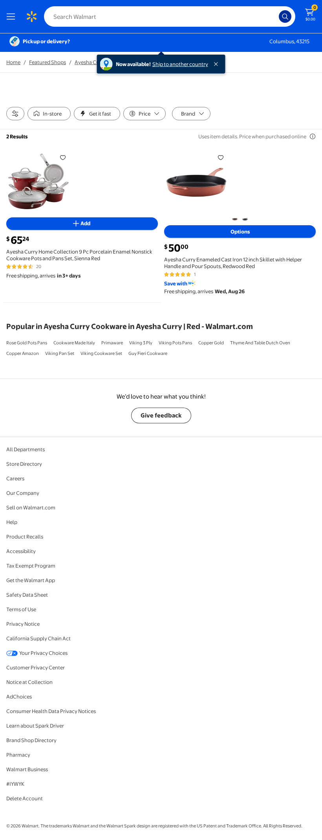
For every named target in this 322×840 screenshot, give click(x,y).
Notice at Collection (29, 682)
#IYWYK (15, 784)
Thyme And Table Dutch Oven (260, 343)
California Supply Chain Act (38, 638)
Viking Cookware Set (101, 353)
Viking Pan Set (59, 353)
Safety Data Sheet (27, 595)
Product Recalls (24, 536)
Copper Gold (211, 343)
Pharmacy (18, 755)
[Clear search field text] (275, 16)
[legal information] (312, 136)
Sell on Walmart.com (30, 507)
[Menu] (12, 16)
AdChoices (19, 696)
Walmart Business (27, 769)
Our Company (22, 493)
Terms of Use (21, 609)
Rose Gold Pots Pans (26, 343)
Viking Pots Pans (175, 343)
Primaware (112, 343)
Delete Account (24, 798)
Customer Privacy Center (35, 667)
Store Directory (24, 464)
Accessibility (21, 551)
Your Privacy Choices (43, 653)
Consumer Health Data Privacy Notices (51, 711)
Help (11, 522)
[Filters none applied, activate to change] (15, 113)
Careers (15, 478)
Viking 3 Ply (140, 343)
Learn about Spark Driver (35, 725)
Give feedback (161, 415)
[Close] (217, 64)
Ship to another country (180, 64)
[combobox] (169, 16)
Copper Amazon (22, 353)
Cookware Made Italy (74, 343)
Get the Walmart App (30, 580)
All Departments (25, 449)
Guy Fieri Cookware (147, 353)
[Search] (285, 16)
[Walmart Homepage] (31, 16)
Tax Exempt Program (30, 565)
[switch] (49, 113)
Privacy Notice (23, 624)
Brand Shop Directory (31, 740)
